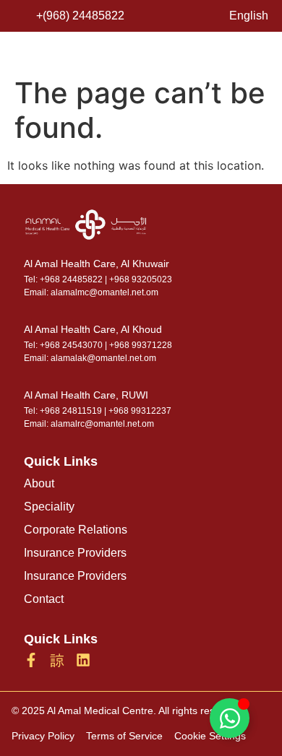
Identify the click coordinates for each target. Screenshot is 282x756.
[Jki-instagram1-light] (57, 660)
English (248, 15)
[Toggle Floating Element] (229, 718)
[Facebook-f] (31, 660)
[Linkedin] (83, 660)
